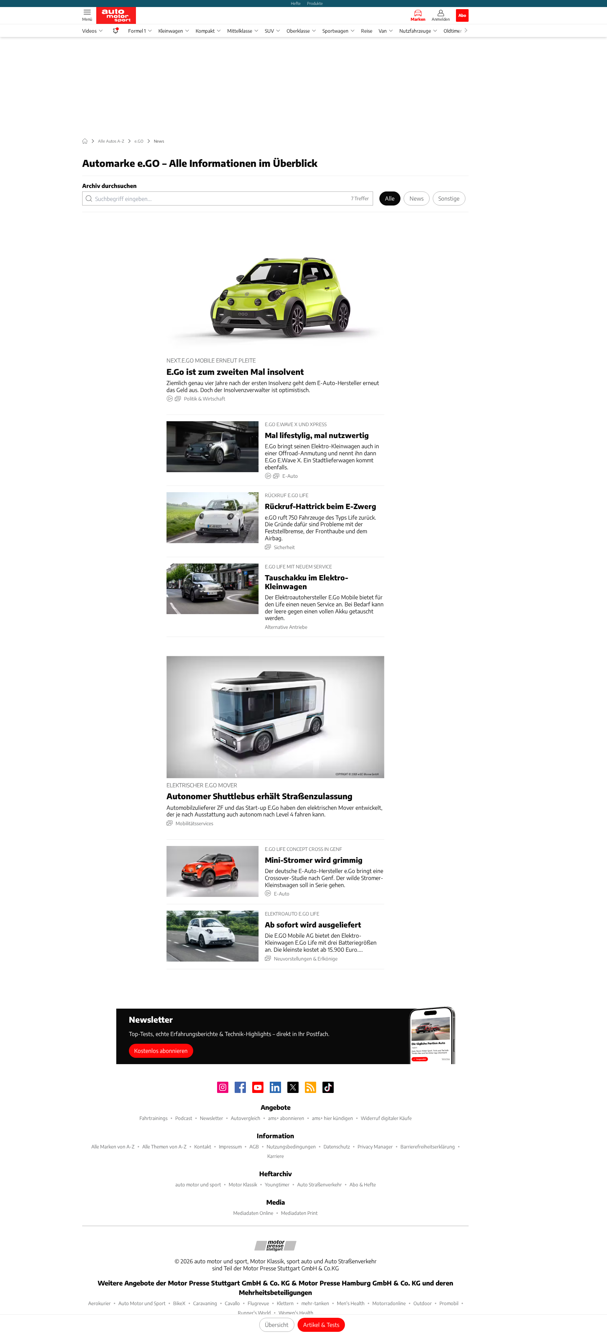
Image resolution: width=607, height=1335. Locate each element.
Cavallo (232, 1303)
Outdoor (422, 1303)
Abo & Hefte (363, 1184)
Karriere (275, 1156)
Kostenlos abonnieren (161, 1050)
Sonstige (448, 198)
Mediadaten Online (253, 1213)
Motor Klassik (243, 1184)
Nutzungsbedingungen (291, 1147)
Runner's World (254, 1313)
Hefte (296, 3)
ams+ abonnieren (286, 1118)
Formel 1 (137, 31)
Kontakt (202, 1147)
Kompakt (205, 31)
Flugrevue (258, 1303)
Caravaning (205, 1303)
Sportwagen (335, 31)
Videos (89, 31)
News (417, 198)
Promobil (448, 1303)
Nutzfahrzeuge (415, 31)
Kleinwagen (170, 31)
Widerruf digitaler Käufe (386, 1118)
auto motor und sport (198, 1184)
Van (383, 31)
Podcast (183, 1118)
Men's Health (351, 1303)
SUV (269, 31)
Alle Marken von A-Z (113, 1147)
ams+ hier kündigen (332, 1118)
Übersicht (276, 1324)
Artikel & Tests (321, 1324)
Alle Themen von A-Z (164, 1147)
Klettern (285, 1303)
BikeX (179, 1303)
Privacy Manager (375, 1147)
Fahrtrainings (153, 1118)
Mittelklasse (239, 31)
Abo (462, 15)
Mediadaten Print (299, 1213)
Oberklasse (298, 31)
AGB (254, 1147)
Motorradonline (389, 1303)
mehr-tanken (315, 1303)
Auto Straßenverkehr (319, 1184)
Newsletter (211, 1118)
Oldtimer (453, 31)
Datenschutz (337, 1147)
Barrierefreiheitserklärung (427, 1147)
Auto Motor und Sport (141, 1303)
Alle (389, 198)
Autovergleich (245, 1118)
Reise (366, 31)
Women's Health (296, 1313)
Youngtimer (277, 1184)
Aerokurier (99, 1303)
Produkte (315, 3)
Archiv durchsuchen (109, 185)
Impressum (230, 1147)
